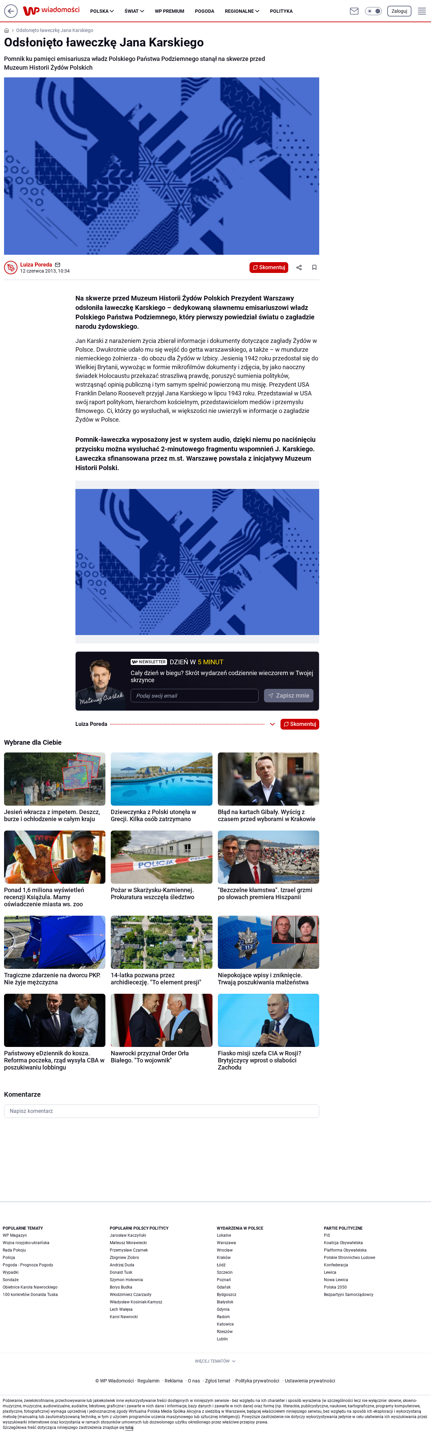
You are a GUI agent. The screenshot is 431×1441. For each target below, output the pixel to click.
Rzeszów (225, 1331)
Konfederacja (336, 1265)
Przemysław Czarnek (129, 1250)
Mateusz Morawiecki (128, 1242)
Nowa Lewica (336, 1279)
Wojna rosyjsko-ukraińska (26, 1242)
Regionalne (239, 11)
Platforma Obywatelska (345, 1250)
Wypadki (11, 1272)
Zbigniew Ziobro (124, 1257)
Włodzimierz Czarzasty (131, 1294)
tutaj (129, 1427)
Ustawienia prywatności (309, 1380)
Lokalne (224, 1235)
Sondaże (11, 1279)
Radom (223, 1316)
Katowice (225, 1324)
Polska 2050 (335, 1287)
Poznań (224, 1279)
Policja (9, 1257)
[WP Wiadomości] (56, 11)
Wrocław (225, 1250)
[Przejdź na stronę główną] (11, 16)
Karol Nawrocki (124, 1316)
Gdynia (223, 1309)
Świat (132, 11)
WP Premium (169, 11)
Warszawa (226, 1242)
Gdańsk (224, 1287)
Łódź (221, 1265)
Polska (99, 11)
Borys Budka (121, 1287)
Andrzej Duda (122, 1265)
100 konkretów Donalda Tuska (30, 1294)
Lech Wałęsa (121, 1309)
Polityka (281, 11)
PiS (327, 1235)
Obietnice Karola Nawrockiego (30, 1287)
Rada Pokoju (14, 1250)
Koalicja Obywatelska (343, 1242)
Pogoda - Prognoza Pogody (28, 1265)
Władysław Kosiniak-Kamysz (136, 1302)
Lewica (330, 1272)
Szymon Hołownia (126, 1279)
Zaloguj (399, 11)
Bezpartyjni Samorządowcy (348, 1294)
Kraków (224, 1257)
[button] (373, 11)
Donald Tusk (121, 1272)
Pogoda (204, 11)
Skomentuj (272, 267)
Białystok (225, 1302)
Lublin (222, 1339)
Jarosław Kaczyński (128, 1235)
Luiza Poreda (36, 264)
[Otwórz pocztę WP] (354, 11)
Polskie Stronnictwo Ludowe (349, 1257)
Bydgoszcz (226, 1294)
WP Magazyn (15, 1235)
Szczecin (225, 1272)
